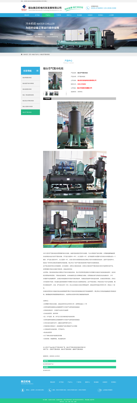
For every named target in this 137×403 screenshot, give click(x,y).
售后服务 (96, 382)
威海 (75, 401)
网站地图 (87, 399)
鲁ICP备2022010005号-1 (78, 399)
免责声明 (92, 399)
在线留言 (105, 382)
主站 (66, 401)
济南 (69, 401)
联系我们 (113, 382)
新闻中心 (87, 382)
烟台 (72, 401)
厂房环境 (78, 382)
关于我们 (61, 382)
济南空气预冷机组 (55, 349)
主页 (30, 54)
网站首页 (52, 382)
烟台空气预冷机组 (45, 54)
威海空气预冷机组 (78, 349)
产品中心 (70, 382)
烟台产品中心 (35, 54)
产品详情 (47, 98)
